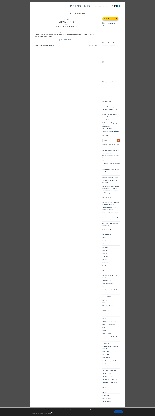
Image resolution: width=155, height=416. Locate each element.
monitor (104, 119)
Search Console (106, 364)
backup (112, 107)
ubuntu (103, 126)
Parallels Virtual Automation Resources (110, 347)
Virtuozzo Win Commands (109, 379)
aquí (52, 412)
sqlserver (104, 124)
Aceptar (119, 412)
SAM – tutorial (106, 296)
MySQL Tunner (106, 333)
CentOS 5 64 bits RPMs (109, 324)
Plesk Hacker (106, 357)
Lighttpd (104, 330)
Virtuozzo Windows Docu (109, 382)
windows (110, 131)
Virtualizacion (106, 262)
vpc (107, 131)
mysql (108, 120)
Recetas (104, 253)
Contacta (102, 6)
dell (116, 109)
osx (114, 119)
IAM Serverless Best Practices (110, 290)
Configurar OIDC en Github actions (110, 214)
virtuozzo (114, 128)
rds (114, 122)
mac (111, 117)
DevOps (104, 241)
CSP (103, 327)
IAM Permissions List (108, 286)
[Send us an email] (115, 6)
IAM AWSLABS (106, 280)
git (119, 112)
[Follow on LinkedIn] (118, 6)
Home (96, 6)
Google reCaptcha (107, 305)
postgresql (104, 122)
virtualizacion (107, 128)
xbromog (104, 177)
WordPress (105, 265)
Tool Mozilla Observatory (109, 370)
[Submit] (118, 140)
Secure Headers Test (108, 367)
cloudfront (110, 110)
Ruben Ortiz (74, 26)
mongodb (115, 117)
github (104, 114)
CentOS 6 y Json (66, 22)
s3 (115, 122)
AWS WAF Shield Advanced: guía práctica (110, 224)
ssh (107, 124)
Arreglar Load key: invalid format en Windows (109, 208)
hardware (109, 114)
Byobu (104, 318)
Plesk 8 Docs (105, 351)
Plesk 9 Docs (105, 354)
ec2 (118, 109)
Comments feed (106, 398)
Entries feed (105, 395)
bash (115, 107)
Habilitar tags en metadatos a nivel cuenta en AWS (110, 203)
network (111, 119)
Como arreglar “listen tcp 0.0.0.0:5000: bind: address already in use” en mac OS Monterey (110, 189)
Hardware (105, 247)
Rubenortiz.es (77, 6)
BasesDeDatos (106, 234)
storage (110, 124)
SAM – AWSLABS (107, 293)
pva (112, 122)
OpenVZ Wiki (106, 343)
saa (117, 122)
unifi (106, 126)
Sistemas (66, 19)
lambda (104, 117)
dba (114, 109)
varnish (108, 126)
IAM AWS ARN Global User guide (110, 276)
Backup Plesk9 (106, 315)
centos (50, 45)
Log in (104, 392)
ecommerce (105, 112)
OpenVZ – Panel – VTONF (109, 340)
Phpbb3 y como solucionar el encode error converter (111, 171)
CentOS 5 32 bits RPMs (109, 321)
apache (104, 107)
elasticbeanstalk (112, 112)
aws (108, 106)
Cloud (104, 237)
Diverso (104, 244)
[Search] (112, 6)
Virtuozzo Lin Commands (109, 376)
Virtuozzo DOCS (107, 373)
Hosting (104, 250)
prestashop (109, 122)
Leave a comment (93, 45)
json (53, 45)
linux (108, 116)
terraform (116, 124)
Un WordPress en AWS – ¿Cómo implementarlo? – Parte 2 (110, 155)
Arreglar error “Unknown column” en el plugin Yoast (111, 163)
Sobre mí (108, 6)
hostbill (114, 114)
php (116, 119)
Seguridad (105, 256)
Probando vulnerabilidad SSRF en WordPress (110, 219)
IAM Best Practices (107, 283)
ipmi (116, 114)
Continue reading (66, 39)
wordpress (115, 131)
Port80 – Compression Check (110, 360)
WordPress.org (106, 401)
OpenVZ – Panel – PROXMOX (110, 337)
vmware (104, 131)
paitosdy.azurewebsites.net (110, 150)
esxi (117, 112)
